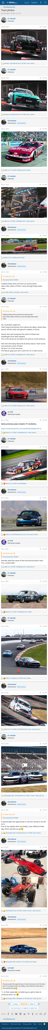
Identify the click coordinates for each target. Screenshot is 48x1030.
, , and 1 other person (19, 221)
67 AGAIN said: (7, 276)
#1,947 (45, 307)
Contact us (5, 1024)
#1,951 (45, 498)
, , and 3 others (23, 833)
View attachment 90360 (10, 557)
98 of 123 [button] (24, 1004)
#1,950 (45, 447)
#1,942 (45, 78)
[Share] (40, 27)
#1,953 (45, 581)
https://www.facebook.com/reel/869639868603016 (21, 428)
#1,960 (45, 976)
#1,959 (45, 925)
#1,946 (45, 272)
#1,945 (45, 235)
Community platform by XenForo (19, 1028)
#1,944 (45, 184)
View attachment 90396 (10, 818)
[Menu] (3, 2)
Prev (16, 1004)
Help (34, 1024)
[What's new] (41, 2)
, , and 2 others (19, 63)
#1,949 (45, 420)
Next (32, 1004)
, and (14, 258)
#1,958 (45, 847)
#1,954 (45, 626)
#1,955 (45, 693)
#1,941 (45, 27)
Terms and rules (15, 1024)
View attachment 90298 (10, 280)
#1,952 (45, 549)
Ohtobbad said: (8, 311)
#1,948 (45, 369)
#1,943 (45, 129)
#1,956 (45, 744)
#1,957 (45, 810)
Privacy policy (26, 1024)
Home (40, 1024)
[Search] (45, 2)
